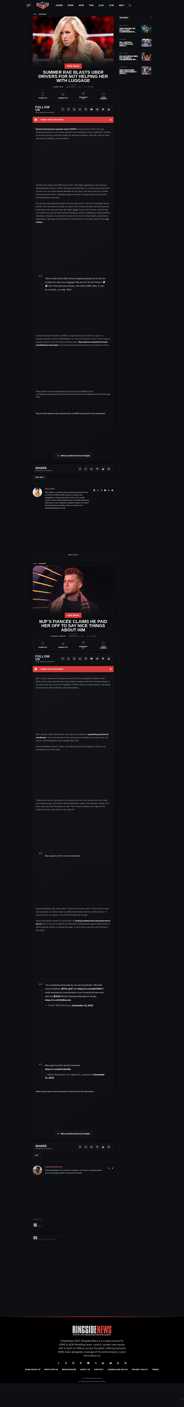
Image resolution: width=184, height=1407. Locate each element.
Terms (155, 1369)
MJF (36, 1155)
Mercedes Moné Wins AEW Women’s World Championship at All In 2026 (127, 71)
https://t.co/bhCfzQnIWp (58, 1069)
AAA (101, 5)
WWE (71, 5)
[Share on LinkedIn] (91, 469)
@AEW (57, 996)
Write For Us (51, 1369)
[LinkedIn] (80, 109)
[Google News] (74, 109)
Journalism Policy (118, 1369)
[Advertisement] (52, 317)
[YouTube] (91, 109)
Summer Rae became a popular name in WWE (56, 129)
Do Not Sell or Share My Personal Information (92, 1381)
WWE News (42, 14)
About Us (85, 1369)
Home (59, 5)
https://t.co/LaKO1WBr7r (91, 989)
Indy (121, 5)
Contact (99, 1369)
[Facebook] (62, 109)
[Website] (94, 490)
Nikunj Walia (58, 87)
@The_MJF (67, 989)
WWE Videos (123, 25)
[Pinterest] (85, 109)
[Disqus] (73, 1255)
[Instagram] (97, 109)
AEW (81, 5)
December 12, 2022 (82, 1005)
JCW (111, 5)
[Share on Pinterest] (97, 469)
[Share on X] (85, 469)
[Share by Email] (108, 469)
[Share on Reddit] (103, 469)
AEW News (42, 563)
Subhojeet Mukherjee (59, 636)
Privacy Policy (140, 1369)
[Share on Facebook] (80, 469)
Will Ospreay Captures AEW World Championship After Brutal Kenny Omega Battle (126, 44)
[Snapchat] (103, 109)
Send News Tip (32, 1369)
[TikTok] (118, 1363)
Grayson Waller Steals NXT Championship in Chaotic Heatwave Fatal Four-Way (128, 30)
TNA (91, 5)
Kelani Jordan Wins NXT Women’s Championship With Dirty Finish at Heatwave (128, 57)
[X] (68, 109)
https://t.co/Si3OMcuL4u (58, 1000)
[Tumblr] (95, 1363)
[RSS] (125, 1363)
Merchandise (69, 1369)
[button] (130, 5)
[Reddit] (108, 109)
